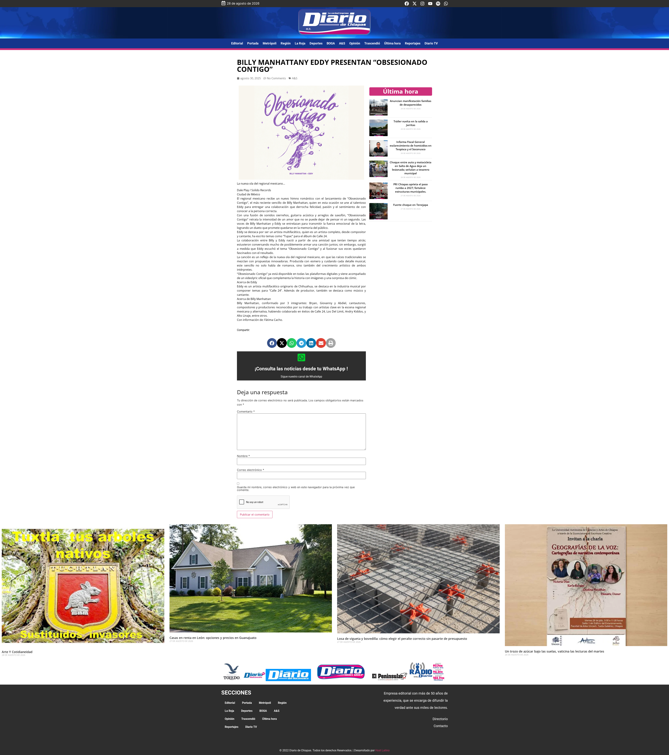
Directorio (440, 719)
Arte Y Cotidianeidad (17, 652)
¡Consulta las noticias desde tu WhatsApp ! (301, 369)
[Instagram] (422, 4)
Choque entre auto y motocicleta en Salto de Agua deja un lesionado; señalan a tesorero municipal (410, 168)
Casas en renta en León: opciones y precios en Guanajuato (213, 638)
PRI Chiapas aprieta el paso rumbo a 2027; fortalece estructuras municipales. (410, 187)
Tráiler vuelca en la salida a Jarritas (411, 123)
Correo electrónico (250, 469)
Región (286, 43)
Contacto (441, 726)
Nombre (243, 456)
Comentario (246, 411)
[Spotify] (438, 4)
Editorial (237, 43)
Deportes (316, 43)
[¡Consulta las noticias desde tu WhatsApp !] (301, 357)
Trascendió (372, 43)
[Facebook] (407, 4)
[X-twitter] (415, 4)
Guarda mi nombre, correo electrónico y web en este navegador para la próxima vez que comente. (296, 488)
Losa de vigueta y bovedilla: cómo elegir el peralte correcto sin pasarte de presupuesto (402, 638)
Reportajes (412, 43)
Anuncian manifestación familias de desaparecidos (410, 102)
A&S (342, 43)
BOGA (331, 43)
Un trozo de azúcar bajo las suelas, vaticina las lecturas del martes (554, 651)
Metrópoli (269, 43)
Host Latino (382, 750)
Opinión (354, 43)
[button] (272, 343)
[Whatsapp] (446, 4)
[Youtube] (430, 4)
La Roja (300, 43)
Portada (253, 43)
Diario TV (431, 43)
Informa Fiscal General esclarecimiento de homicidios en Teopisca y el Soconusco (411, 145)
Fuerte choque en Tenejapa (410, 205)
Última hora (392, 43)
